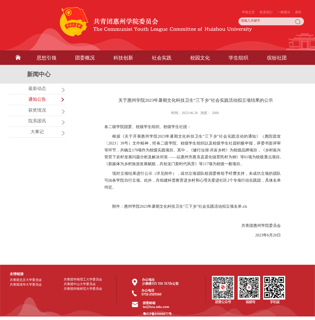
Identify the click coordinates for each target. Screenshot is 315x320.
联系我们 (266, 2)
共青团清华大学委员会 (26, 284)
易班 (298, 2)
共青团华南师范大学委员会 (83, 289)
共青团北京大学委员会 (26, 280)
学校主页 (248, 2)
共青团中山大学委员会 (80, 284)
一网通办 (284, 2)
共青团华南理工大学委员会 (83, 279)
